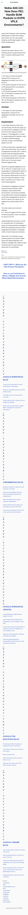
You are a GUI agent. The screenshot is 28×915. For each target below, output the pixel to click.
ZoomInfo (5, 896)
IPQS (4, 884)
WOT (4, 888)
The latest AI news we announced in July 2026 (13, 396)
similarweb (6, 900)
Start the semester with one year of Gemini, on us (13, 759)
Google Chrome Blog (11, 843)
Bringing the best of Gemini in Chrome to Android (13, 876)
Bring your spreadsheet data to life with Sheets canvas (14, 390)
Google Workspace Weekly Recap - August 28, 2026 (12, 615)
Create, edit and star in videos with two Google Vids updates (14, 401)
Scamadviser (6, 890)
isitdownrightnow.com (9, 886)
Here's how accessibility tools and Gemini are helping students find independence (12, 494)
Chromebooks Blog (13, 482)
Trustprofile (6, 892)
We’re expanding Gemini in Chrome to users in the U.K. (13, 856)
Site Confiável (7, 902)
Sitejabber (6, 894)
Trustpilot (5, 898)
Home (2, 257)
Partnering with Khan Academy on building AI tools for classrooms (12, 745)
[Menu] (2, 2)
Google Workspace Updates (13, 608)
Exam (2, 255)
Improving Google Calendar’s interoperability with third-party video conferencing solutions (13, 641)
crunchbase (6, 883)
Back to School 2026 (8, 754)
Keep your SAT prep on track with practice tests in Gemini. (12, 764)
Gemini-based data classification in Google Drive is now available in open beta (13, 621)
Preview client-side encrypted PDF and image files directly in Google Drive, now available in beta (14, 628)
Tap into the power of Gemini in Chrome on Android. (14, 851)
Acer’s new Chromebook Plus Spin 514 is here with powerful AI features (13, 511)
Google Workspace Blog (13, 378)
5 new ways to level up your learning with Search (13, 750)
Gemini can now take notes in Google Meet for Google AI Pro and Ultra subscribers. (13, 407)
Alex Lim (5, 251)
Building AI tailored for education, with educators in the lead (13, 488)
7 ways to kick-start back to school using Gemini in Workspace (12, 385)
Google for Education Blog (11, 737)
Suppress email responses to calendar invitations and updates (13, 635)
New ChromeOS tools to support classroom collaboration (12, 500)
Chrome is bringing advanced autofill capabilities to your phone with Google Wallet (13, 862)
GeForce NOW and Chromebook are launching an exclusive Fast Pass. (13, 506)
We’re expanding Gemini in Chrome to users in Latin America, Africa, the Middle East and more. (13, 869)
